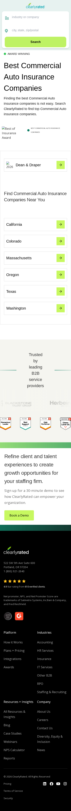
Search (35, 41)
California (14, 224)
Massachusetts (19, 258)
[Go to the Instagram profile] (65, 784)
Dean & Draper (28, 165)
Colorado (13, 241)
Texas (11, 291)
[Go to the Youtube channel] (58, 784)
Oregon (12, 275)
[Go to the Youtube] (51, 784)
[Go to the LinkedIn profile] (44, 784)
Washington (16, 308)
